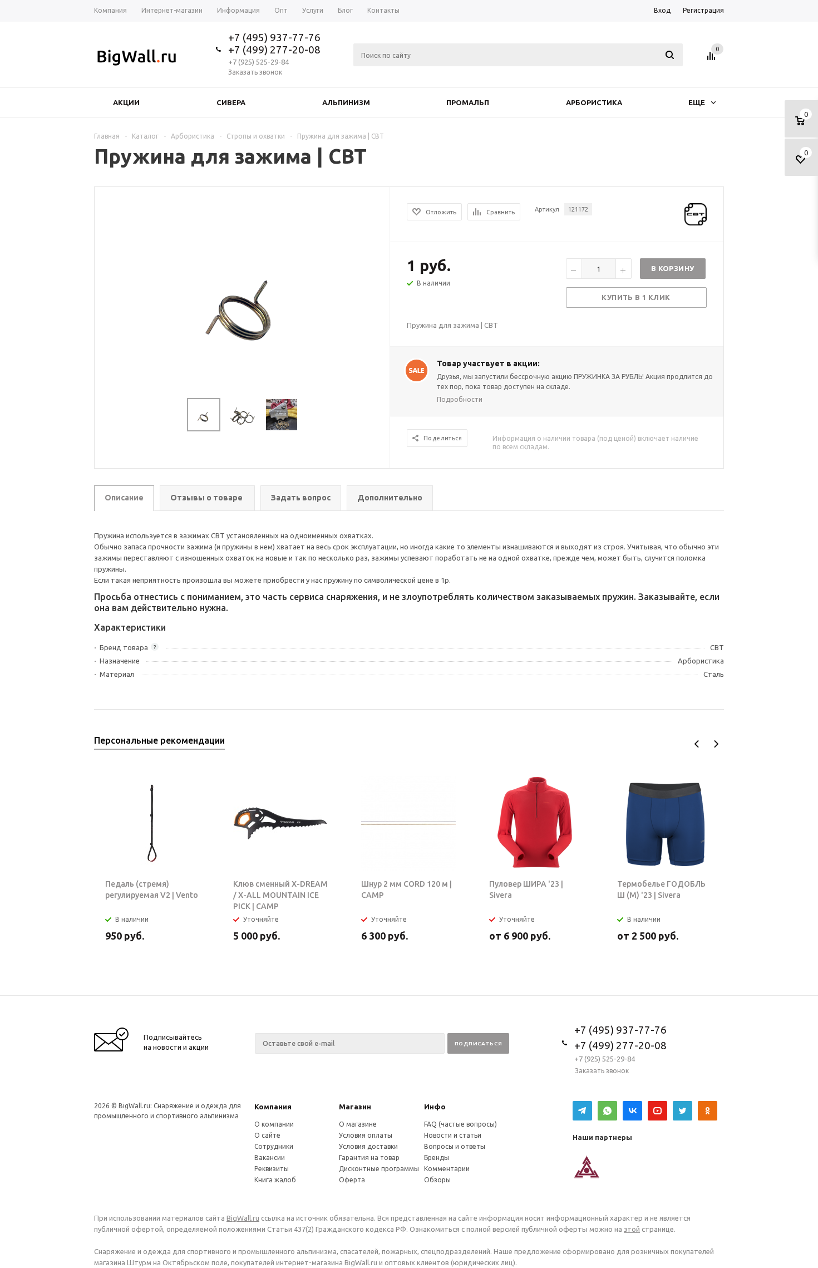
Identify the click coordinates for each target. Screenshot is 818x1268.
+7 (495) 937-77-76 (274, 37)
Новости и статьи (452, 1135)
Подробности (459, 399)
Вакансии (269, 1157)
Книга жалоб (275, 1179)
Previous (697, 744)
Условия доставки (368, 1146)
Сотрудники (273, 1146)
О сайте (267, 1135)
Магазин (355, 1106)
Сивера (230, 102)
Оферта (352, 1179)
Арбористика (594, 102)
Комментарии (447, 1168)
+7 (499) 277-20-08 (274, 49)
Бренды (436, 1157)
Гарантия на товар (369, 1157)
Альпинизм (346, 102)
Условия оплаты (365, 1135)
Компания (273, 1106)
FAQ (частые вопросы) (460, 1124)
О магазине (358, 1124)
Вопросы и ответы (454, 1146)
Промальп (467, 102)
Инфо (435, 1106)
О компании (274, 1124)
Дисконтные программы (379, 1168)
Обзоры (437, 1179)
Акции (126, 102)
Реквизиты (271, 1168)
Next (716, 744)
